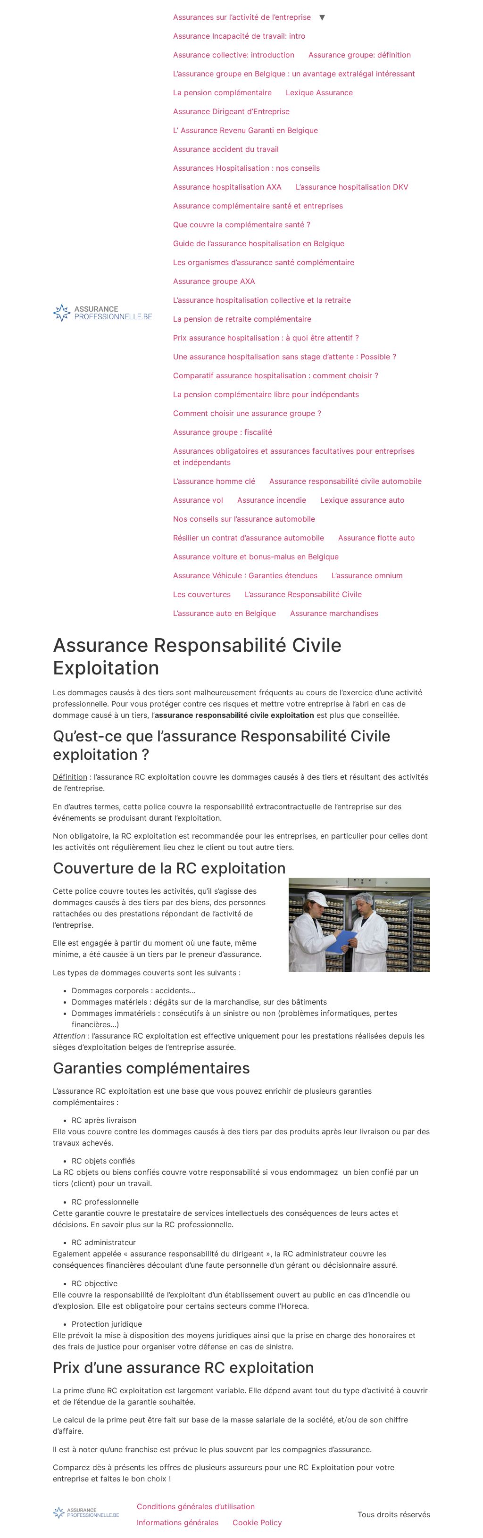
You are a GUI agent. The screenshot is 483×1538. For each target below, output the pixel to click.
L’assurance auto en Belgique (224, 613)
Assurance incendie (271, 500)
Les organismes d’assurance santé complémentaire (263, 262)
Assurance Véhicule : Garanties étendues (245, 575)
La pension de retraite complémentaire (242, 319)
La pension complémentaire (222, 92)
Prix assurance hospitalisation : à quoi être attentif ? (266, 337)
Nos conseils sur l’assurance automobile (244, 519)
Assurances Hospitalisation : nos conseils (246, 168)
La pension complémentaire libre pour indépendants (266, 394)
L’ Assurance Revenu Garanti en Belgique (245, 130)
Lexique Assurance (319, 92)
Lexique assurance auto (362, 500)
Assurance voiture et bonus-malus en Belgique (256, 556)
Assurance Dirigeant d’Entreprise (231, 111)
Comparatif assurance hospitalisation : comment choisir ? (275, 375)
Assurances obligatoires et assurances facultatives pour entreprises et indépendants (294, 456)
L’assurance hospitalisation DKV (352, 186)
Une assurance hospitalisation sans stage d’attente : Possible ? (284, 356)
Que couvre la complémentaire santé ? (241, 224)
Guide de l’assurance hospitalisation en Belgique (258, 243)
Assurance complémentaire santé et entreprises (258, 205)
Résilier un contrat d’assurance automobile (248, 537)
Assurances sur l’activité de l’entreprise (242, 17)
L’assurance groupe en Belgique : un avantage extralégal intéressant (294, 73)
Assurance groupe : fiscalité (222, 432)
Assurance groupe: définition (359, 54)
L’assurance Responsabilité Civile (303, 594)
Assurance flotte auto (376, 537)
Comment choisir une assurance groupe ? (247, 413)
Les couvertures (202, 594)
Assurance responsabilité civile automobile (345, 481)
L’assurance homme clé (214, 481)
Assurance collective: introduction (233, 54)
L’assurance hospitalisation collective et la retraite (262, 300)
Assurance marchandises (334, 613)
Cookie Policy (257, 1522)
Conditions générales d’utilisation (196, 1506)
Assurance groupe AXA (214, 281)
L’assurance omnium (367, 575)
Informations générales (177, 1522)
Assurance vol (198, 500)
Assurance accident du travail (226, 149)
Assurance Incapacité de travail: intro (239, 36)
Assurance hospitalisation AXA (227, 186)
